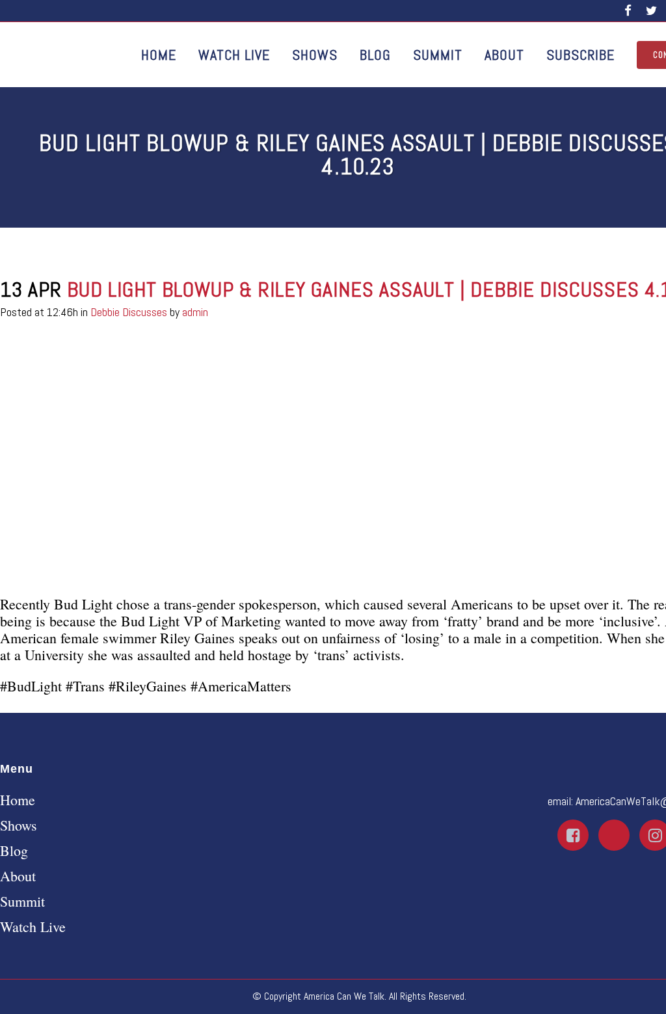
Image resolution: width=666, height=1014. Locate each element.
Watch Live (33, 927)
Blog (14, 851)
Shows (18, 825)
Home (17, 800)
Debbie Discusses (128, 311)
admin (195, 311)
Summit (22, 901)
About (18, 876)
